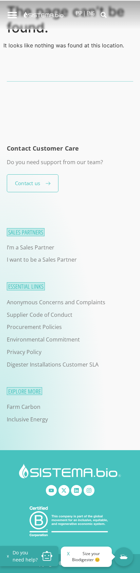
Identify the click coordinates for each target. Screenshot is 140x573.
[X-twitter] (63, 490)
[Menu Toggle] (12, 14)
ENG (91, 13)
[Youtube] (51, 490)
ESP (79, 13)
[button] (103, 14)
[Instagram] (89, 490)
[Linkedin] (76, 490)
